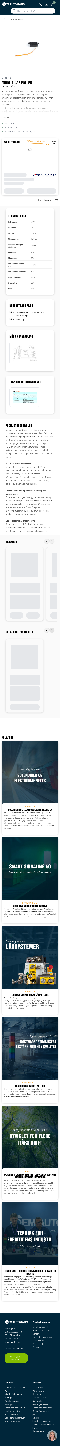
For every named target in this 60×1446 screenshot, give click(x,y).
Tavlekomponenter (41, 1327)
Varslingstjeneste (12, 1421)
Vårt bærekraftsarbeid (15, 1407)
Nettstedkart (38, 1431)
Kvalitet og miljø (12, 1411)
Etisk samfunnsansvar (15, 1417)
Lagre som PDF (51, 200)
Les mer (5, 117)
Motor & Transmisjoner (43, 1337)
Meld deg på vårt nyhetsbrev (16, 1358)
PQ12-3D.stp (18, 319)
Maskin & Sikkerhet (41, 1330)
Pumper (36, 1347)
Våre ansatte (38, 1391)
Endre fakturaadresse (42, 1407)
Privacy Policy (11, 1414)
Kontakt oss (37, 1387)
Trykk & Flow (38, 1340)
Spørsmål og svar (40, 1397)
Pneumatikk (37, 1344)
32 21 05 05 (14, 1338)
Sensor (35, 1333)
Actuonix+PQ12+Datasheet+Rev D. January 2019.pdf (28, 314)
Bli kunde (36, 1394)
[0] (52, 4)
